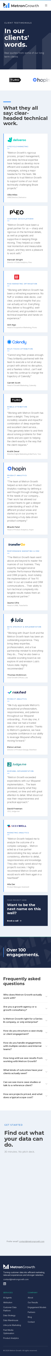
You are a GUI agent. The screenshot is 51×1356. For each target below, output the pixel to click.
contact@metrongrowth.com (31, 1241)
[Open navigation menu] (46, 5)
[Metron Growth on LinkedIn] (4, 1283)
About (30, 1297)
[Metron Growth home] (21, 5)
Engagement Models (37, 1307)
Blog (30, 1317)
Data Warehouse (10, 1320)
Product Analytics (11, 1338)
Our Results (33, 1302)
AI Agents (7, 1297)
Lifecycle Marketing (12, 1325)
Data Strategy (9, 1315)
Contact (31, 1322)
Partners (31, 1312)
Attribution (7, 1302)
